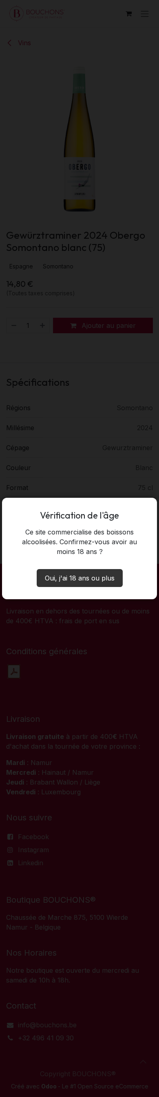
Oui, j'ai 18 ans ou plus (80, 578)
